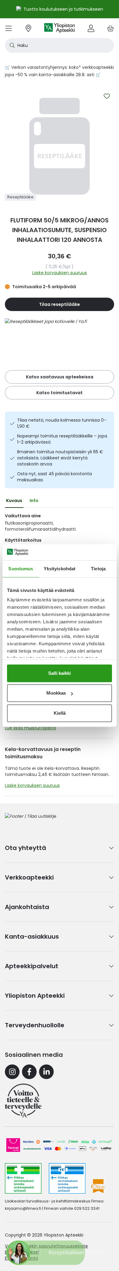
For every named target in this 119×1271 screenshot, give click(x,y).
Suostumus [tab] (20, 568)
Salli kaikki (59, 673)
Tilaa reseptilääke (59, 304)
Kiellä (60, 713)
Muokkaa (56, 693)
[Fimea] (23, 1178)
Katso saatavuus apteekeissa (59, 377)
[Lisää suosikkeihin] (106, 96)
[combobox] (59, 45)
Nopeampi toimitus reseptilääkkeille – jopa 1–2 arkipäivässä (62, 439)
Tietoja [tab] (98, 568)
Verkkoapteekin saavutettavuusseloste (46, 1246)
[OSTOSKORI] (110, 28)
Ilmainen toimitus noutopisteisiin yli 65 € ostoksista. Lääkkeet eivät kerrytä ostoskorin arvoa (60, 458)
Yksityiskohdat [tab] (59, 568)
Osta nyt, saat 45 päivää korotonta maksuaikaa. (54, 477)
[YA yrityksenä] (23, 1100)
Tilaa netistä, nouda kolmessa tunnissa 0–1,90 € (61, 423)
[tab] (14, 500)
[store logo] (59, 28)
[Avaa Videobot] (18, 1253)
